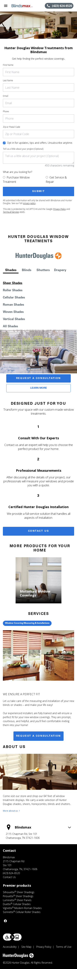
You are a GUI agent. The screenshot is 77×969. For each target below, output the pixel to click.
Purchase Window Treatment (16, 179)
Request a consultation (38, 736)
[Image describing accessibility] (12, 937)
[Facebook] (5, 920)
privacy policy (29, 203)
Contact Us (38, 531)
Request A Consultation (38, 378)
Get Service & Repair (56, 179)
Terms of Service (11, 211)
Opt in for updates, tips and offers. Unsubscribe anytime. (40, 142)
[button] (6, 6)
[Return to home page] (22, 5)
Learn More (38, 388)
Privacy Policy (59, 209)
